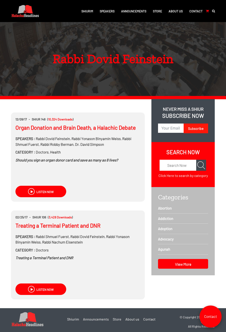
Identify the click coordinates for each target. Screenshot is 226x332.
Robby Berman (56, 144)
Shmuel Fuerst (52, 236)
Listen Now (45, 192)
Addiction (165, 218)
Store (157, 11)
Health (55, 152)
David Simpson (89, 144)
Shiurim (87, 11)
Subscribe (196, 128)
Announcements (133, 11)
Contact (196, 11)
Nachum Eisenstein (62, 242)
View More (183, 264)
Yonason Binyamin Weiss (96, 138)
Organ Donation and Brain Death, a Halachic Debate (75, 127)
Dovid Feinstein (53, 138)
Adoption (165, 228)
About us (176, 11)
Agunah (164, 249)
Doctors (42, 152)
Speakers (107, 11)
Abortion (165, 208)
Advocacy (166, 239)
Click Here (166, 175)
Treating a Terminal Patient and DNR (57, 225)
